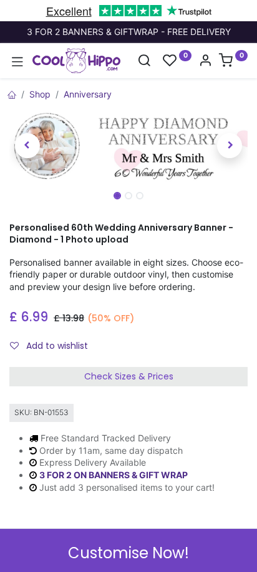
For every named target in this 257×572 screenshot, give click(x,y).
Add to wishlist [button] (56, 345)
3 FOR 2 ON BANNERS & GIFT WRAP (113, 474)
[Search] (144, 61)
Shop (40, 94)
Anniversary (88, 94)
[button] (27, 146)
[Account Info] (205, 61)
